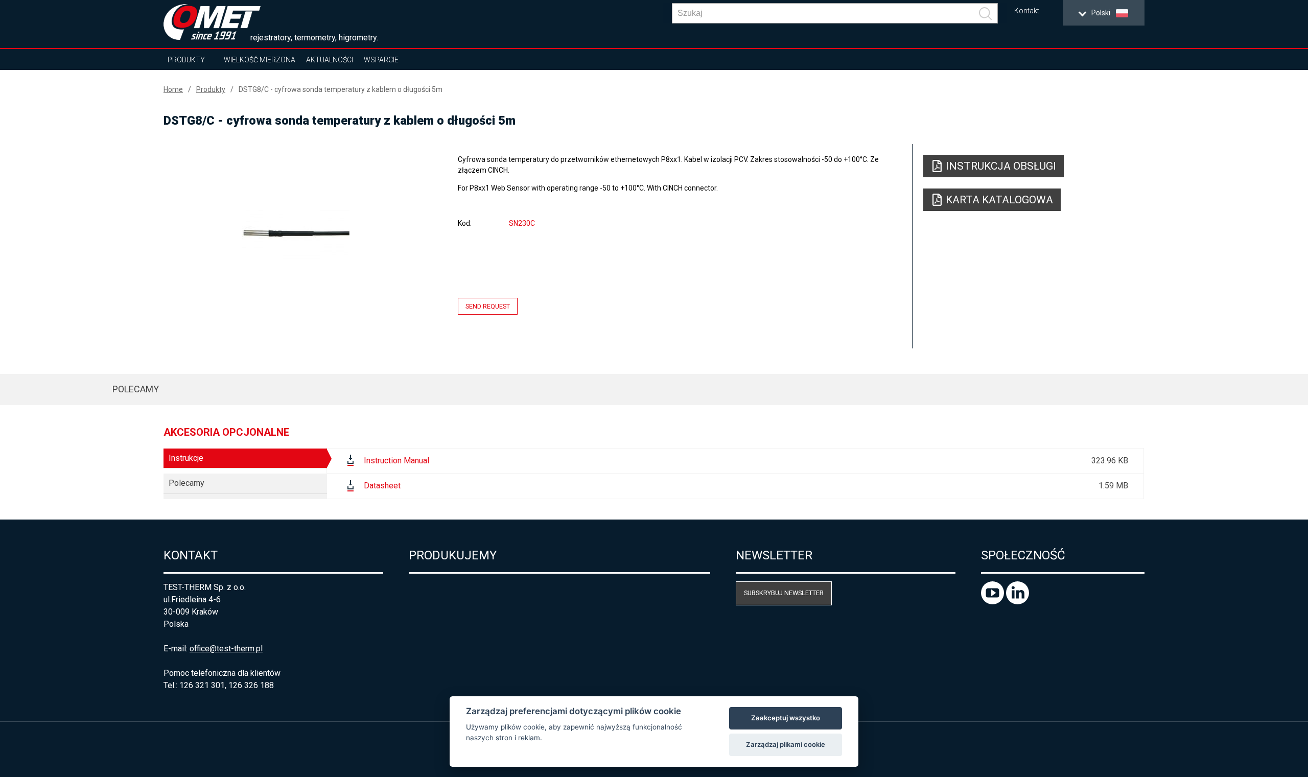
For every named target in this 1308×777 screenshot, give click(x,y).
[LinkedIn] (1017, 601)
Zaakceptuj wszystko (785, 718)
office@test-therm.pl (226, 648)
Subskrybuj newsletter (784, 593)
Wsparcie (381, 60)
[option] (296, 233)
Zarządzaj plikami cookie (785, 744)
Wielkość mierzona (259, 60)
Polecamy (135, 389)
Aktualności (329, 60)
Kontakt (1026, 11)
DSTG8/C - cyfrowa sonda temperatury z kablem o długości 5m (340, 89)
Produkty (186, 60)
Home (173, 89)
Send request (487, 306)
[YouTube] (993, 601)
